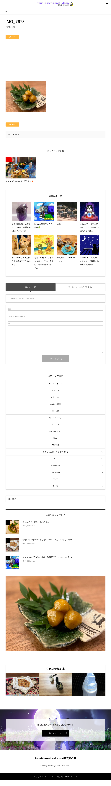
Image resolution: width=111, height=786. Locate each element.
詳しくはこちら (55, 733)
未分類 (55, 486)
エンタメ (55, 425)
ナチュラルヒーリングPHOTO (55, 452)
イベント (55, 390)
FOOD (55, 479)
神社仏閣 (55, 411)
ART (55, 459)
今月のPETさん (55, 431)
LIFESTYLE (55, 472)
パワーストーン (55, 418)
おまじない (55, 397)
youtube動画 (55, 404)
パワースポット (55, 384)
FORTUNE (55, 465)
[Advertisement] (55, 61)
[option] (22, 684)
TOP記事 (55, 445)
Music (55, 438)
